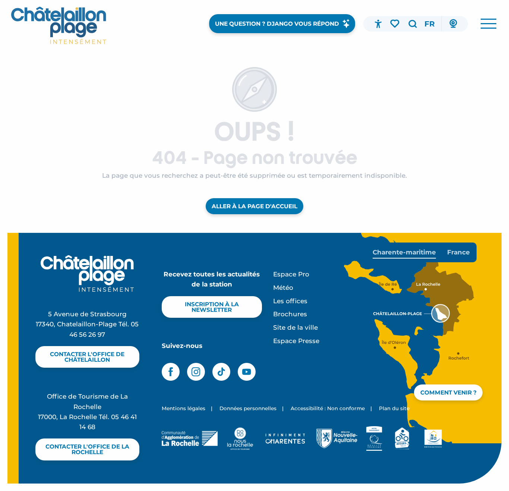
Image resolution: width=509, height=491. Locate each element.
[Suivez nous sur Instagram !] (196, 372)
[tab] (404, 252)
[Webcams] (453, 24)
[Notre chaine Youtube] (247, 372)
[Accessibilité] (378, 24)
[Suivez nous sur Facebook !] (171, 372)
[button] (412, 24)
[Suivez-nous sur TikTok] (221, 372)
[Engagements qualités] (374, 438)
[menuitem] (58, 25)
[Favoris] (395, 23)
